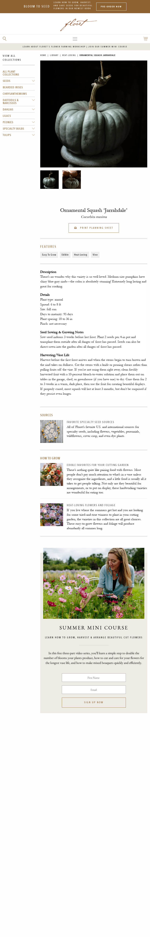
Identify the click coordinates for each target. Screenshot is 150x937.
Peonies (8, 122)
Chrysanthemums (15, 94)
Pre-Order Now (111, 6)
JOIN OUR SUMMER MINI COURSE (108, 46)
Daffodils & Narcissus (11, 101)
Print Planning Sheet (96, 228)
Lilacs (7, 116)
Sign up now (93, 702)
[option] (49, 179)
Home (43, 55)
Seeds (6, 81)
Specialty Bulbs (13, 129)
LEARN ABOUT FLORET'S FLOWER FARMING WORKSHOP (54, 46)
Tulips (7, 135)
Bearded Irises (13, 87)
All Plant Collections (11, 73)
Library (54, 55)
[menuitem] (19, 73)
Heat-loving (69, 55)
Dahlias (8, 109)
